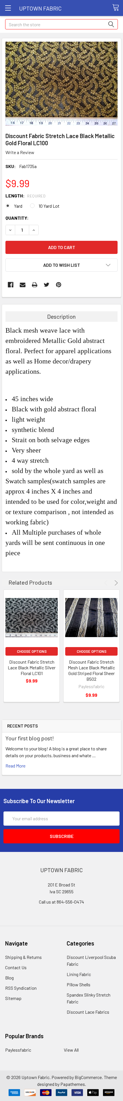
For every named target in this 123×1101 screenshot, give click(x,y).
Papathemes (72, 1084)
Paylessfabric (18, 1049)
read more (15, 765)
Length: (25, 195)
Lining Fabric (79, 974)
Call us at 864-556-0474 (61, 901)
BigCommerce (88, 1077)
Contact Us (16, 967)
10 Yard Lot (49, 206)
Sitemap (13, 998)
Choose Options (32, 651)
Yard (18, 206)
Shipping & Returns (23, 957)
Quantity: (17, 218)
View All (71, 1049)
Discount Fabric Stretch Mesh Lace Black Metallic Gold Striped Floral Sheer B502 (91, 670)
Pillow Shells (78, 984)
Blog (9, 977)
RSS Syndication (21, 988)
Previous (107, 583)
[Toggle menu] (8, 8)
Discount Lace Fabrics (88, 1012)
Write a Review (19, 152)
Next (115, 583)
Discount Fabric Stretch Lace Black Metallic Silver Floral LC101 (31, 667)
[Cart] (117, 7)
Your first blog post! (29, 738)
